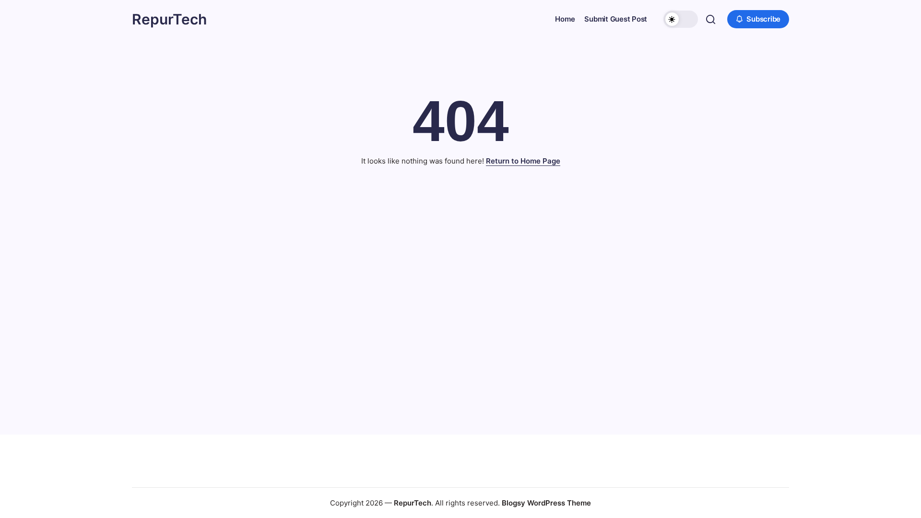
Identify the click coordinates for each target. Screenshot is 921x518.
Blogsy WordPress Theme (546, 502)
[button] (680, 19)
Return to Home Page (523, 160)
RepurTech (169, 19)
